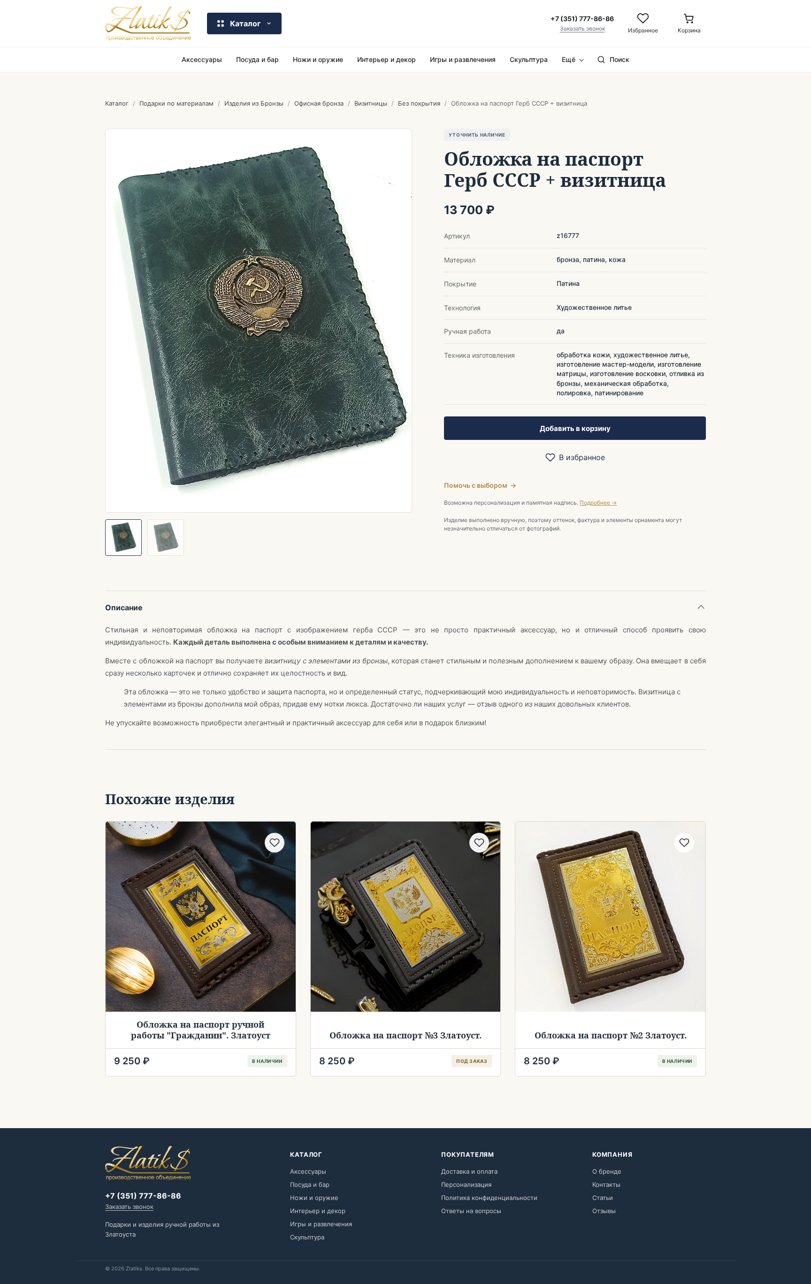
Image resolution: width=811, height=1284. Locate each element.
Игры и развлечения (463, 59)
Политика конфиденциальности (489, 1197)
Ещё (568, 59)
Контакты (606, 1184)
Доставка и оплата (469, 1171)
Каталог (117, 103)
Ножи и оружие (318, 59)
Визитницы (370, 103)
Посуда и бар (257, 59)
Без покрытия (419, 103)
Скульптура (529, 59)
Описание (124, 607)
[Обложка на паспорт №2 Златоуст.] (610, 917)
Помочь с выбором (480, 485)
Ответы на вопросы (471, 1211)
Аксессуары (202, 59)
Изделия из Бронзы (253, 103)
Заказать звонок (582, 28)
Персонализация (466, 1184)
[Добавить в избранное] (274, 843)
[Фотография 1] (123, 537)
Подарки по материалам (176, 103)
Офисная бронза (319, 103)
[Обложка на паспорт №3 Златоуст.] (406, 917)
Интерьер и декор (386, 59)
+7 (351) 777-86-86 (143, 1195)
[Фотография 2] (165, 537)
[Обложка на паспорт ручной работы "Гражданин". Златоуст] (201, 917)
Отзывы (604, 1211)
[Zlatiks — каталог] (148, 23)
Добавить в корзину (575, 428)
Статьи (602, 1197)
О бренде (606, 1171)
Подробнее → (598, 502)
